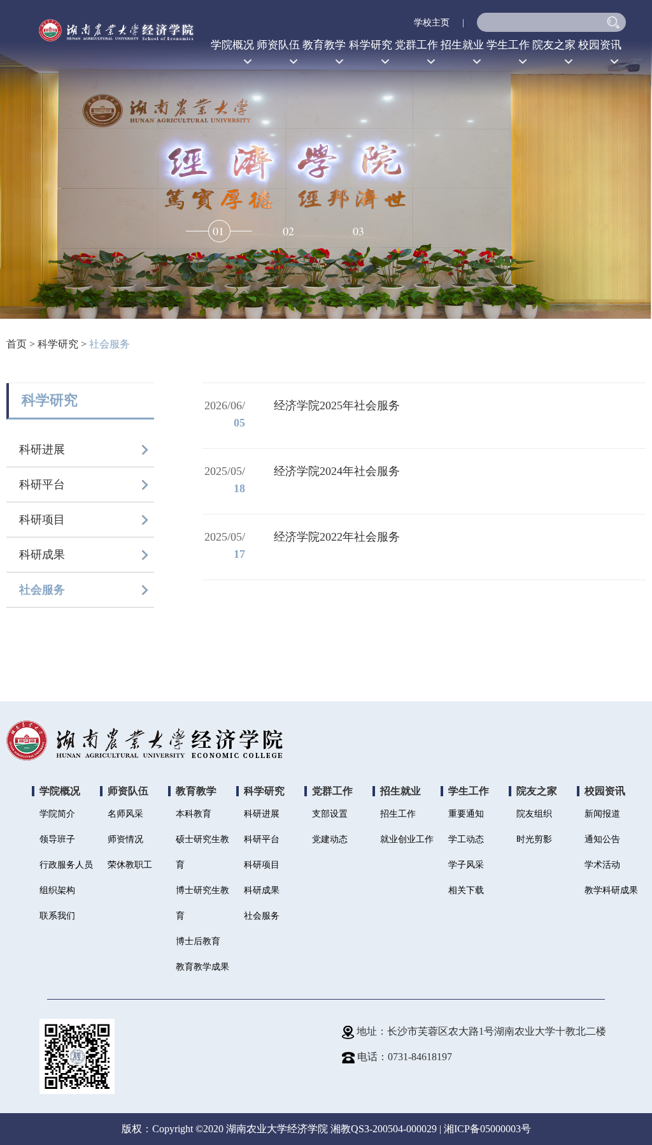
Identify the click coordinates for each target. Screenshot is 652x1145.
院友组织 (534, 814)
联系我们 (57, 916)
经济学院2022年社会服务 (337, 536)
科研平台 (42, 484)
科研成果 (42, 554)
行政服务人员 (66, 865)
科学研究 (370, 45)
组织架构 (57, 890)
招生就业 (462, 45)
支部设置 (330, 814)
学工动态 (466, 839)
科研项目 (42, 519)
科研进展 (42, 449)
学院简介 (57, 814)
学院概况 (232, 45)
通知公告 (602, 839)
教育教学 (324, 45)
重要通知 (466, 814)
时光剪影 (534, 839)
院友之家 (554, 45)
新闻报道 (602, 814)
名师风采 (125, 814)
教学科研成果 (611, 890)
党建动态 (330, 839)
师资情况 (125, 839)
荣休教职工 (130, 865)
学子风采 (466, 865)
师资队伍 (278, 45)
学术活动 (602, 865)
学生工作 (508, 45)
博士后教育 (198, 941)
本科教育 (193, 814)
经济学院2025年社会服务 (337, 405)
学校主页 (432, 22)
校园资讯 (599, 45)
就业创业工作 (407, 839)
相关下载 (466, 890)
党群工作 (416, 45)
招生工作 (398, 814)
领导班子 (57, 839)
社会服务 (109, 344)
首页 (16, 344)
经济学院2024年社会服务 (337, 471)
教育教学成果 (202, 967)
